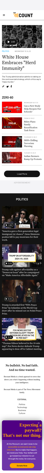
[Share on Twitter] (7, 87)
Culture (22, 413)
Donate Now (22, 465)
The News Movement (31, 389)
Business (22, 410)
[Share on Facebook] (11, 87)
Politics (5, 51)
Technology (22, 407)
